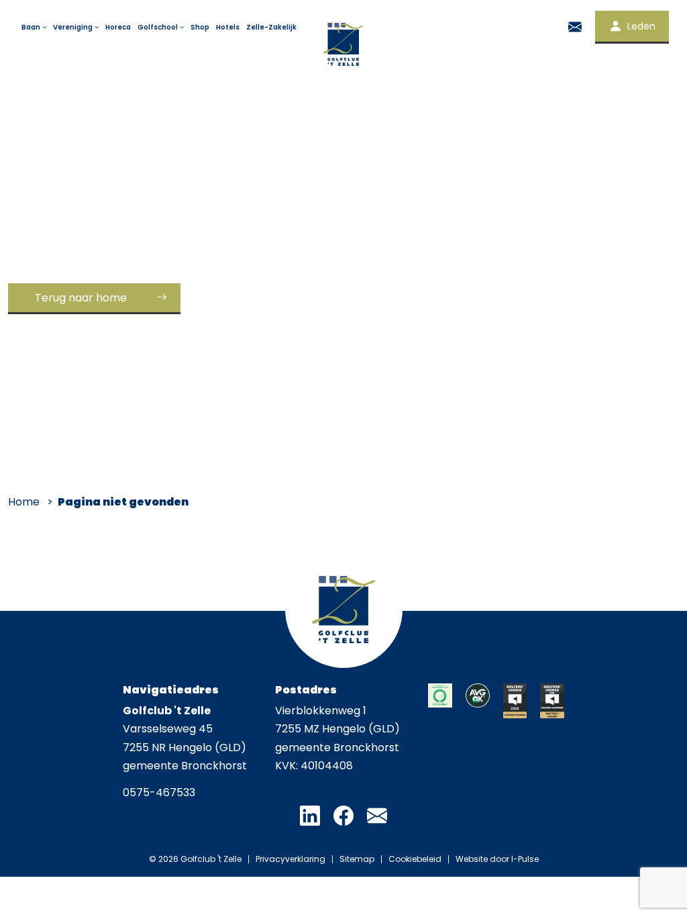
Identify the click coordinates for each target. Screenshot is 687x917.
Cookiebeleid (414, 859)
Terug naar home (81, 297)
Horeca (118, 27)
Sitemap (356, 859)
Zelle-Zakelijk (271, 27)
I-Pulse (525, 859)
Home (24, 502)
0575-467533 (159, 792)
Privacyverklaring (290, 859)
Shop (200, 27)
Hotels (228, 27)
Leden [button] (641, 26)
